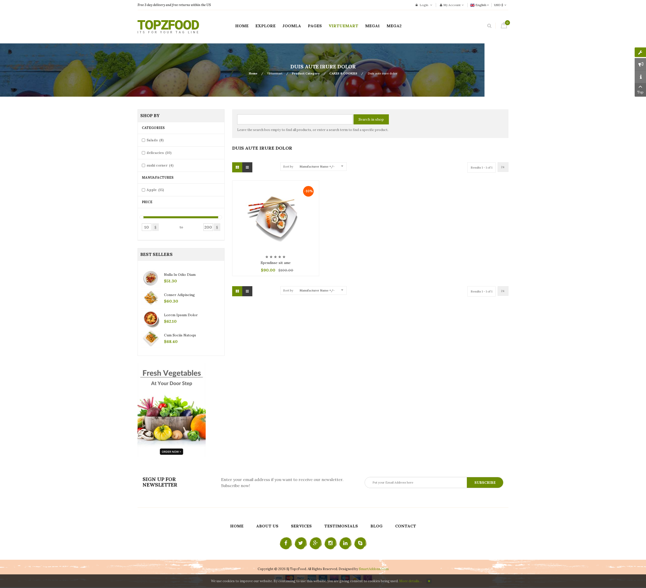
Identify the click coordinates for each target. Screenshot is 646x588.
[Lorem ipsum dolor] (151, 318)
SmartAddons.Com (374, 569)
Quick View (276, 185)
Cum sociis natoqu (180, 335)
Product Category (306, 73)
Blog (376, 525)
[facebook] (286, 543)
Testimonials (341, 525)
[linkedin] (345, 543)
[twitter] (300, 543)
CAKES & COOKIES (343, 73)
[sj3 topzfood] (168, 26)
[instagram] (330, 543)
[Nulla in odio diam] (151, 278)
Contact (405, 525)
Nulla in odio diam (180, 274)
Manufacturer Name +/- (317, 166)
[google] (315, 543)
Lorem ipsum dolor (181, 315)
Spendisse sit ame (276, 262)
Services (301, 525)
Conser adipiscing (179, 294)
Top (640, 92)
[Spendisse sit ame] (275, 216)
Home (253, 73)
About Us (267, 525)
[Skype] (360, 543)
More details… (410, 581)
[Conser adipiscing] (151, 298)
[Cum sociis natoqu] (151, 338)
